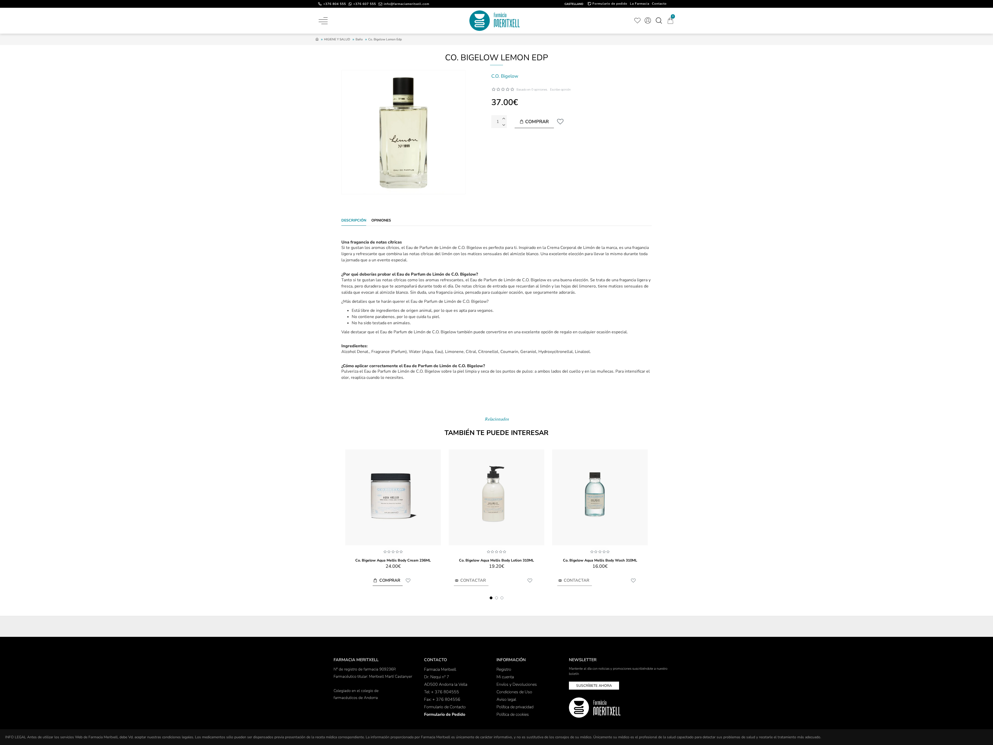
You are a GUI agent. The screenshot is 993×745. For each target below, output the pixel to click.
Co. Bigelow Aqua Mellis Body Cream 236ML (393, 560)
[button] (491, 597)
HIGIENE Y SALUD (337, 39)
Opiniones (381, 220)
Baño (359, 39)
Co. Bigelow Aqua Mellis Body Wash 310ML (600, 560)
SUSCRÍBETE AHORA (594, 685)
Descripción (353, 220)
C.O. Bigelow (504, 76)
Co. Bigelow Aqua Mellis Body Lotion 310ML (496, 560)
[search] (659, 21)
